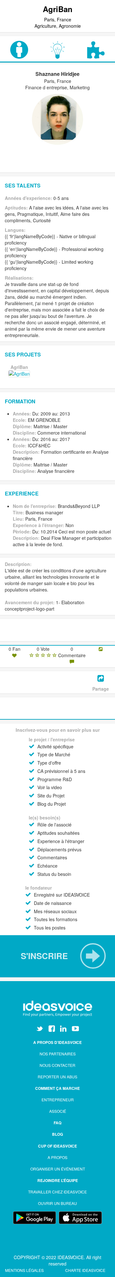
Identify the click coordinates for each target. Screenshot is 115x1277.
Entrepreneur (58, 1099)
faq (57, 1123)
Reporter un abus (57, 1076)
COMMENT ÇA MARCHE (57, 1088)
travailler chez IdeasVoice (57, 1191)
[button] (57, 956)
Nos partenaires (58, 1053)
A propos (57, 1157)
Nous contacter (57, 1065)
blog (57, 1134)
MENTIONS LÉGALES (25, 1270)
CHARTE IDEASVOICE (85, 1270)
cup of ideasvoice (57, 1146)
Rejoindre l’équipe (57, 1180)
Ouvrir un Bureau (57, 1203)
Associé (57, 1111)
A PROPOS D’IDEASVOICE (57, 1042)
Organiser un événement (57, 1168)
